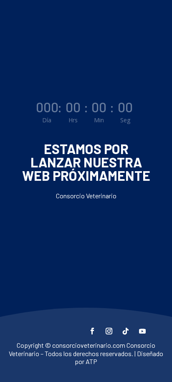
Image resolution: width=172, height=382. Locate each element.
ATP (91, 361)
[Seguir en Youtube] (142, 331)
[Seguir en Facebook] (92, 331)
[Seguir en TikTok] (125, 331)
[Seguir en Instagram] (109, 331)
